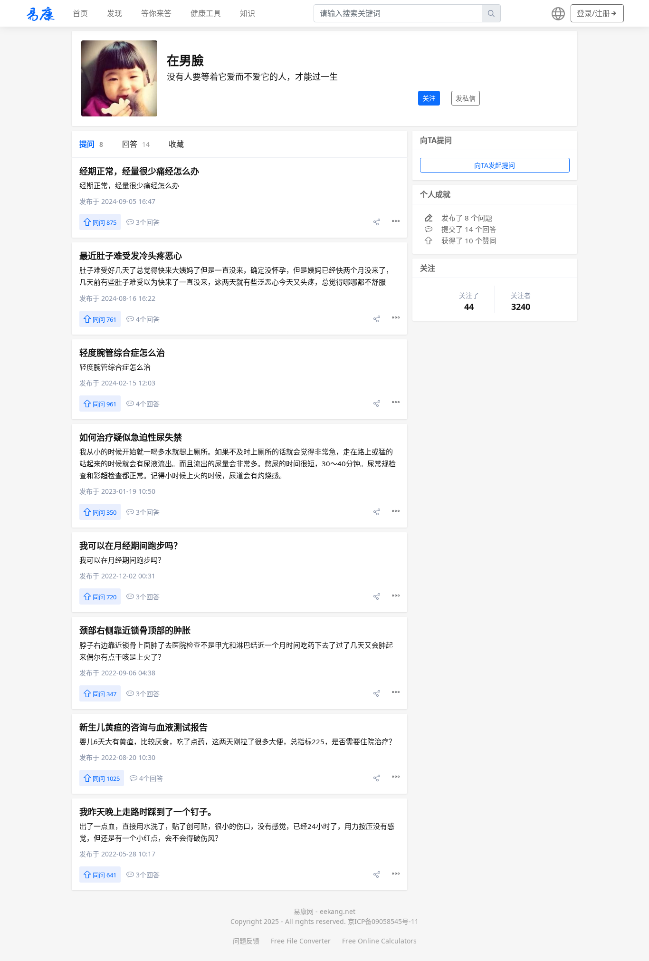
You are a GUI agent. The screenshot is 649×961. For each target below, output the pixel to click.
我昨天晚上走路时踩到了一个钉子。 (147, 811)
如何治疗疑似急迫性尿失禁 (130, 437)
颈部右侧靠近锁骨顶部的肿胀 (135, 630)
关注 (429, 98)
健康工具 (206, 13)
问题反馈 (246, 940)
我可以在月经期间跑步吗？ (130, 545)
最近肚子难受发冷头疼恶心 (130, 255)
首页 (80, 13)
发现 (114, 13)
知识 (247, 13)
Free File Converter (301, 940)
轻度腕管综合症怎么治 (122, 352)
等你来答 (156, 13)
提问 (91, 144)
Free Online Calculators (379, 940)
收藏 (176, 144)
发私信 (466, 98)
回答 (136, 144)
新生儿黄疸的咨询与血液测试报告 (143, 727)
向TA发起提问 (494, 165)
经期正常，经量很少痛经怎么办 (139, 171)
